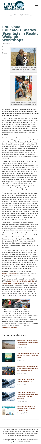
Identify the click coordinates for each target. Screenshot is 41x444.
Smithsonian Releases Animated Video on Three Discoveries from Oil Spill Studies (27, 343)
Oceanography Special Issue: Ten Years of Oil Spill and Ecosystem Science (28, 356)
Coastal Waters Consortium (11, 283)
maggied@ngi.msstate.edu (10, 327)
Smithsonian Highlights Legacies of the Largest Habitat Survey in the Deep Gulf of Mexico (27, 369)
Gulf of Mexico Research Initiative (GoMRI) (21, 281)
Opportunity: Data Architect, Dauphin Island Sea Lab (26, 380)
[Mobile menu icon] (36, 4)
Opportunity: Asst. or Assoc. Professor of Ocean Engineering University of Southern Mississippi (27, 396)
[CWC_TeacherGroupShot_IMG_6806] (25, 303)
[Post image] (8, 344)
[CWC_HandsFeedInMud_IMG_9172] (6, 303)
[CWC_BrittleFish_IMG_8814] (15, 303)
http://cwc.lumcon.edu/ (9, 274)
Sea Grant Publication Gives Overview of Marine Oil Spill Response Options (26, 408)
